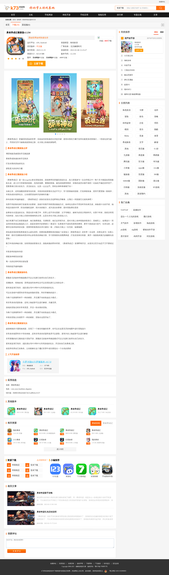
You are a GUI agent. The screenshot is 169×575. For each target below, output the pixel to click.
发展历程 (71, 563)
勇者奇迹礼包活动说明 (47, 512)
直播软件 (137, 210)
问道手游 (126, 65)
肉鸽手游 (138, 236)
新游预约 (141, 194)
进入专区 (60, 449)
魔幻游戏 (147, 216)
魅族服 (127, 174)
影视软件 (138, 223)
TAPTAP (124, 210)
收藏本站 (162, 2)
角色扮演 (127, 110)
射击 (141, 116)
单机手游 (66, 15)
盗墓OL (125, 85)
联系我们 (62, 563)
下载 (15, 25)
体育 (156, 136)
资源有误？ (43, 460)
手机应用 (84, 15)
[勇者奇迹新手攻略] (21, 498)
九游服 (127, 155)
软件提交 (107, 563)
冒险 (127, 116)
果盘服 (141, 155)
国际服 (141, 181)
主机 (31, 15)
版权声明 (80, 563)
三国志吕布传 (128, 70)
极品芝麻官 (127, 75)
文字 (141, 142)
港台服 (156, 181)
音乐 (141, 129)
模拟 (127, 129)
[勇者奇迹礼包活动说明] (21, 517)
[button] (55, 134)
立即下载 (139, 50)
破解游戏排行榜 (81, 566)
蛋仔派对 (125, 236)
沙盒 (141, 123)
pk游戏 (124, 230)
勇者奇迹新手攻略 (45, 493)
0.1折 (156, 149)
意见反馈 (116, 563)
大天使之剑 (127, 56)
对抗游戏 (151, 236)
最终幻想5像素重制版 (131, 94)
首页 (13, 15)
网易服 (156, 155)
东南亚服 (141, 187)
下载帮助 (89, 563)
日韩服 (127, 187)
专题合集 (138, 15)
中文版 (38, 57)
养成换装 (127, 142)
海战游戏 (151, 223)
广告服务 (98, 563)
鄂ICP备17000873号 (101, 566)
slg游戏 (135, 230)
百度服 (141, 174)
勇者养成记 (22, 409)
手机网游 (49, 15)
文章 (155, 15)
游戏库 (19, 20)
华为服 (156, 161)
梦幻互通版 (127, 80)
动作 (156, 110)
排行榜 (120, 15)
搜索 (160, 8)
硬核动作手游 (149, 230)
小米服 (127, 168)
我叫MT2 (126, 89)
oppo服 (141, 168)
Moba (126, 136)
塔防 (156, 123)
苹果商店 (16, 465)
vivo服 (156, 168)
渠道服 (26, 25)
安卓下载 (34, 465)
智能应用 (102, 15)
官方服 (141, 161)
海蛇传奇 (126, 60)
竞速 (141, 136)
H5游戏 (156, 187)
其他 (127, 149)
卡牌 (141, 110)
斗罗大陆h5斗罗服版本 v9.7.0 (37, 362)
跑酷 (156, 129)
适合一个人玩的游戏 (129, 216)
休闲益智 (127, 123)
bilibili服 (126, 181)
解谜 (156, 142)
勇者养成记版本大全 (29, 20)
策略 (156, 116)
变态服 (141, 149)
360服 (156, 174)
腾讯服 (127, 161)
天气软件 (125, 223)
